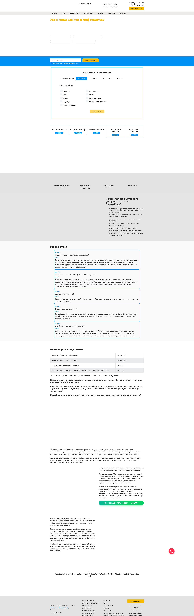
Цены (63, 13)
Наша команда (74, 13)
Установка (107, 78)
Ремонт (120, 78)
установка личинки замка (60, 36)
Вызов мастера (136, 8)
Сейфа (64, 95)
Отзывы (100, 13)
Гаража (65, 98)
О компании (88, 13)
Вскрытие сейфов (88, 613)
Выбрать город (57, 612)
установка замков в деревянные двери (88, 36)
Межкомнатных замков (98, 102)
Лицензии (111, 13)
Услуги (54, 13)
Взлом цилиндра (69, 105)
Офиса (91, 95)
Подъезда (66, 102)
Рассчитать (97, 112)
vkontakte (122, 4)
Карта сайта (108, 610)
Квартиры (66, 91)
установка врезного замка (85, 41)
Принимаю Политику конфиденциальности (65, 63)
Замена (94, 78)
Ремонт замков (87, 605)
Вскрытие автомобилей (90, 603)
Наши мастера (108, 605)
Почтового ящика (95, 98)
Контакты (122, 13)
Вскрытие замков (88, 600)
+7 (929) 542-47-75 (136, 5)
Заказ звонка (135, 601)
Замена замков (87, 608)
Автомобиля (93, 91)
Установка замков (88, 610)
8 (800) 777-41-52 (136, 3)
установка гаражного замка (61, 41)
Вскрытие (81, 78)
